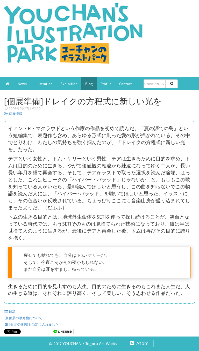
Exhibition (68, 83)
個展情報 (15, 114)
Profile (106, 83)
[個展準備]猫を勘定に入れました (33, 325)
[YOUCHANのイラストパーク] (99, 36)
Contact (125, 83)
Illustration (43, 83)
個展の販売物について (25, 318)
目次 (12, 311)
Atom (141, 343)
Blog (89, 83)
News (22, 83)
